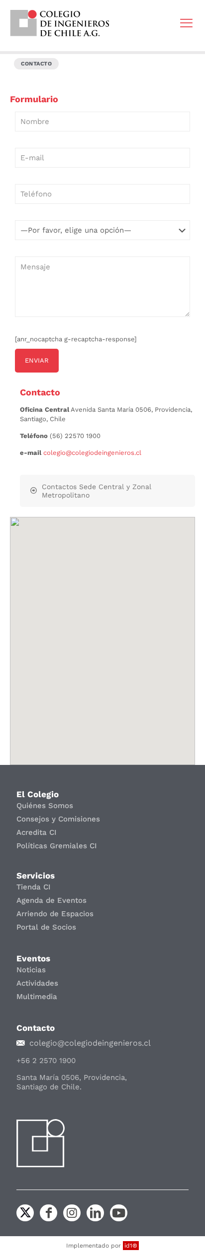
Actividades (37, 983)
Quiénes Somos (44, 805)
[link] (59, 23)
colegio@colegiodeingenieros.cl (92, 452)
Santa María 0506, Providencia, (71, 1077)
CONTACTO (36, 64)
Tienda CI (33, 886)
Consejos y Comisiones (58, 819)
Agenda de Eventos (51, 900)
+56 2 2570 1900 (46, 1060)
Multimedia (36, 996)
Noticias (31, 969)
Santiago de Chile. (49, 1086)
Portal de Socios (46, 927)
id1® (130, 1245)
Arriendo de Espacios (55, 913)
